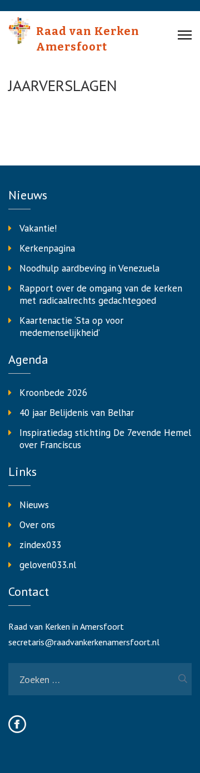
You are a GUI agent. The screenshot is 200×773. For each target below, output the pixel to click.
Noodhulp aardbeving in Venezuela (89, 268)
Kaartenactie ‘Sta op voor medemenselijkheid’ (71, 326)
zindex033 (40, 545)
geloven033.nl (47, 565)
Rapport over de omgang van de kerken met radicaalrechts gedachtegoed (100, 294)
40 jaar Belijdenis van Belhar (76, 412)
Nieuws (34, 505)
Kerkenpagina (47, 248)
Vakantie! (38, 228)
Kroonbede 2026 (53, 392)
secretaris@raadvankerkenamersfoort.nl (83, 641)
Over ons (37, 525)
